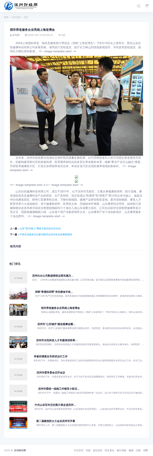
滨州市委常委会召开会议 (51, 372)
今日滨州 (16, 17)
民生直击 (109, 450)
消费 (145, 450)
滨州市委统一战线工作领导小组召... (58, 388)
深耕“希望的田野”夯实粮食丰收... (54, 291)
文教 (138, 450)
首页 (6, 17)
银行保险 (121, 450)
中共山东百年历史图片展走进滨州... (55, 404)
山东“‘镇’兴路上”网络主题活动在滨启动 (40, 228)
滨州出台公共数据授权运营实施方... (53, 275)
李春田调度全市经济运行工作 (51, 356)
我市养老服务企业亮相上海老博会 (60, 307)
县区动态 (97, 450)
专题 (88, 450)
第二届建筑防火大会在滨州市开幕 (55, 421)
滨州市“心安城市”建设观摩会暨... (56, 324)
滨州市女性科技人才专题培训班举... (56, 340)
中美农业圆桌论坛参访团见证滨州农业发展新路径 (46, 234)
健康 (131, 450)
